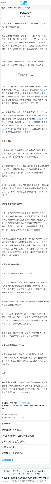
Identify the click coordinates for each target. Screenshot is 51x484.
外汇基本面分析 (40, 471)
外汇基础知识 (19, 8)
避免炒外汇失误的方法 (12, 430)
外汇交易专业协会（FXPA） (18, 417)
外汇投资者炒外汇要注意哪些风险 (18, 436)
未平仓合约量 (8, 447)
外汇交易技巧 (27, 474)
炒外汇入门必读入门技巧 (13, 441)
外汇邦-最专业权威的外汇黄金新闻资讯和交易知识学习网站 (24, 478)
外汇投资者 (39, 119)
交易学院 (9, 8)
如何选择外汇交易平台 (12, 453)
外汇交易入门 (17, 471)
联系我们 (36, 474)
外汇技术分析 (15, 474)
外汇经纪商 (42, 90)
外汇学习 (6, 471)
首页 (2, 8)
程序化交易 (12, 414)
